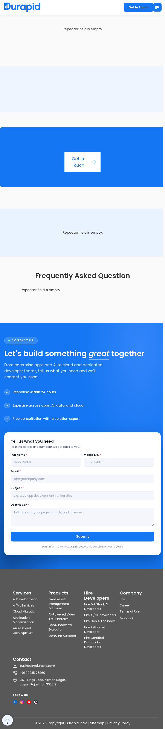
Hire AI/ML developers (100, 615)
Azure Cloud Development (23, 630)
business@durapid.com (37, 666)
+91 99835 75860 (32, 673)
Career (125, 605)
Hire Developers (96, 595)
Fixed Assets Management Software (59, 603)
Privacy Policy (118, 723)
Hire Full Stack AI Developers (96, 606)
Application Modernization (23, 620)
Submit (82, 536)
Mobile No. (92, 455)
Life (122, 599)
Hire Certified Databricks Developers (94, 642)
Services (22, 593)
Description (20, 505)
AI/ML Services (23, 605)
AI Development (25, 599)
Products (58, 593)
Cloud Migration (25, 611)
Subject (17, 488)
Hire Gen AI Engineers (100, 621)
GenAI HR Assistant (62, 636)
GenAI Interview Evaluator (60, 627)
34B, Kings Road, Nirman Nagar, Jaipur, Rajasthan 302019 (43, 682)
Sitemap (97, 723)
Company (131, 593)
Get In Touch (138, 7)
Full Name (19, 455)
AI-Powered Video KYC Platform (62, 616)
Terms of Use (130, 611)
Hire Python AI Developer (94, 629)
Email (16, 471)
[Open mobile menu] (157, 7)
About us (126, 618)
